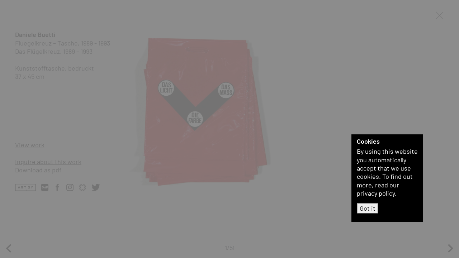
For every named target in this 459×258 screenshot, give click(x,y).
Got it (367, 208)
